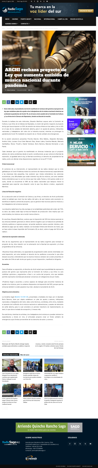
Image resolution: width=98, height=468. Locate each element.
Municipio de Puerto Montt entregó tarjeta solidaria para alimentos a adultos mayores (16, 345)
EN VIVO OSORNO (60, 466)
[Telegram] (22, 102)
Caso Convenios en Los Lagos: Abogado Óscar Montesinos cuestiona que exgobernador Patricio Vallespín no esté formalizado (10, 377)
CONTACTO (24, 24)
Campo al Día (63, 19)
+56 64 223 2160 (37, 446)
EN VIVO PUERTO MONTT (74, 466)
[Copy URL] (35, 102)
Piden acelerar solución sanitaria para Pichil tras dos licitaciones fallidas (32, 400)
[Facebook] (34, 1)
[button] (31, 1)
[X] (43, 1)
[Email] (26, 102)
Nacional (37, 19)
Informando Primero (16, 65)
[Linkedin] (17, 102)
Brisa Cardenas (11, 90)
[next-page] (6, 408)
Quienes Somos (11, 24)
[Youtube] (47, 1)
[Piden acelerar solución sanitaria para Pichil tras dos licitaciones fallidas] (32, 390)
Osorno (15, 19)
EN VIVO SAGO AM (87, 466)
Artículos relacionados (10, 355)
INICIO (7, 19)
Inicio (3, 28)
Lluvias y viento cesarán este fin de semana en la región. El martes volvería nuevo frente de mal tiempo (49, 346)
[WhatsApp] (4, 102)
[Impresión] (30, 102)
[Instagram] (37, 1)
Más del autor (24, 355)
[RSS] (40, 1)
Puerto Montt (26, 19)
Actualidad (9, 28)
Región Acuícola (76, 19)
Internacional (49, 19)
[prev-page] (3, 408)
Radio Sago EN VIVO (22, 1)
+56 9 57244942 (38, 448)
